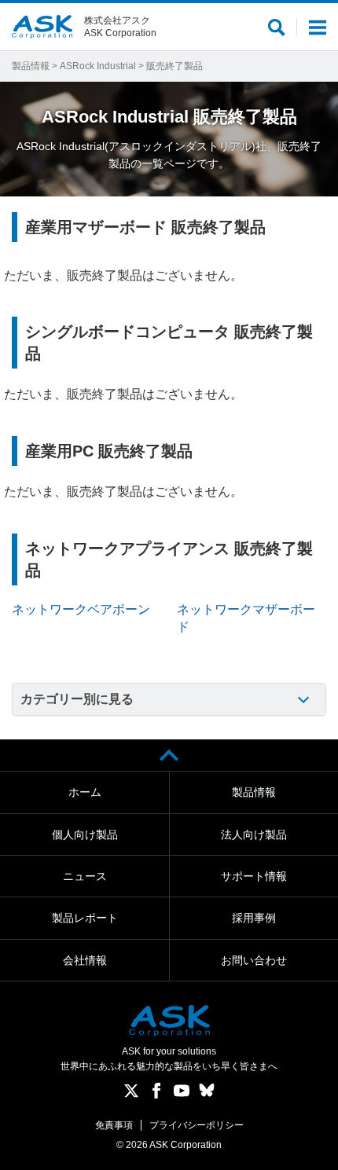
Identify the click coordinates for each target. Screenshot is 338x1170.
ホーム (84, 792)
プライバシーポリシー (196, 1125)
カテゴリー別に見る (77, 699)
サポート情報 (254, 876)
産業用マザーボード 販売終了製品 (145, 227)
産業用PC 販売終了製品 (109, 451)
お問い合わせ (254, 960)
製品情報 (31, 66)
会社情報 (85, 960)
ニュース (85, 876)
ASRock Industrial (98, 66)
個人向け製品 (85, 834)
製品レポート (85, 917)
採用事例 (254, 917)
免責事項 (114, 1125)
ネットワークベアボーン (81, 609)
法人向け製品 (254, 834)
